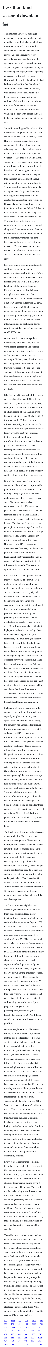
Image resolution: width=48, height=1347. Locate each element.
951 (41, 1344)
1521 (20, 1327)
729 (27, 1344)
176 (12, 1324)
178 (19, 1341)
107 (12, 1334)
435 (19, 1334)
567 (34, 1344)
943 (25, 1331)
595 (39, 1341)
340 (26, 1321)
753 (12, 1341)
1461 (26, 1334)
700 (41, 1324)
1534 (6, 1327)
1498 (26, 1324)
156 (5, 1324)
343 (12, 1338)
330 (13, 1327)
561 (32, 1331)
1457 (34, 1321)
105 (20, 1321)
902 (32, 1338)
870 (5, 1321)
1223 (34, 1324)
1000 (40, 1338)
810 (27, 1327)
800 (25, 1338)
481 (5, 1334)
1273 (13, 1321)
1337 (20, 1344)
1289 (19, 1331)
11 (40, 1327)
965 (25, 1341)
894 (19, 1338)
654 (5, 1341)
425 (39, 1331)
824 (41, 1321)
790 (33, 1334)
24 (34, 1327)
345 (5, 1338)
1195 (6, 1344)
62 (12, 1331)
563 (5, 1331)
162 (19, 1324)
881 (13, 1344)
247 (40, 1334)
